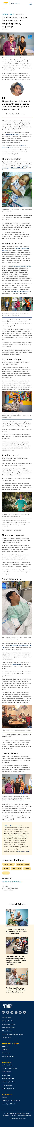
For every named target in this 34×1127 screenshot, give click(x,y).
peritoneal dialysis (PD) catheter (21, 266)
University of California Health (11, 1100)
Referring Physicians (8, 1078)
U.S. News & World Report (18, 168)
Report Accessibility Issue (24, 1115)
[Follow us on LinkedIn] (11, 1012)
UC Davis (4, 1097)
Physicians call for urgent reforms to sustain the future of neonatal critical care (16, 990)
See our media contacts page (11, 882)
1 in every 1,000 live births (13, 134)
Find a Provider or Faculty (9, 1068)
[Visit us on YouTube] (3, 1012)
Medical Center (16, 868)
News (5, 9)
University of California (8, 1104)
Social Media (5, 1053)
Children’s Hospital (7, 1021)
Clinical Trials (6, 1075)
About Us (4, 1046)
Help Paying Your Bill (8, 1082)
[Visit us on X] (15, 1012)
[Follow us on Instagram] (19, 1012)
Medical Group (6, 1038)
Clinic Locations (6, 1072)
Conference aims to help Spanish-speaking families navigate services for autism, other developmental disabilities (16, 960)
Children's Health (8, 14)
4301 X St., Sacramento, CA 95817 (17, 1118)
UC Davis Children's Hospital (12, 826)
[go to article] (17, 917)
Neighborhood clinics (8, 1028)
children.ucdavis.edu (23, 852)
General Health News (23, 864)
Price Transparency (7, 1085)
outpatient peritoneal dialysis (21, 292)
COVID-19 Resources (8, 1088)
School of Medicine (7, 1031)
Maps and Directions (8, 1056)
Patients (6, 873)
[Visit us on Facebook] (7, 1012)
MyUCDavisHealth (7, 1065)
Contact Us (5, 1050)
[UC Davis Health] (8, 1006)
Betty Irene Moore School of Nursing (12, 1034)
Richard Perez (16, 664)
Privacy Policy (13, 1115)
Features (6, 868)
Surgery (27, 868)
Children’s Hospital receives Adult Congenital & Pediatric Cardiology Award (16, 931)
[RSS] (24, 1012)
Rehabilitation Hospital (8, 1024)
